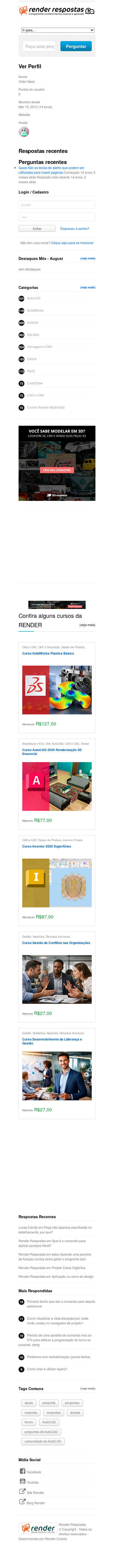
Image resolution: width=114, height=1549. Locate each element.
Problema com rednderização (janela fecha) (58, 1356)
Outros (32, 358)
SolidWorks (35, 310)
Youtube (33, 1482)
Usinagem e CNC (39, 346)
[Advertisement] (57, 543)
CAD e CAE (35, 395)
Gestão (26, 936)
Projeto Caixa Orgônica (68, 1267)
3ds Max (33, 334)
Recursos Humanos (58, 936)
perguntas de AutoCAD (41, 1432)
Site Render (35, 1492)
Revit (30, 371)
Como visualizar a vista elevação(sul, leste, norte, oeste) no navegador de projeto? (58, 1320)
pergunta (48, 1403)
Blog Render (36, 1502)
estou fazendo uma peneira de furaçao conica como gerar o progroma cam (55, 1256)
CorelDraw (35, 383)
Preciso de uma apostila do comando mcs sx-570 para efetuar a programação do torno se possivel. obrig (55, 1340)
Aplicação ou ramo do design (73, 1276)
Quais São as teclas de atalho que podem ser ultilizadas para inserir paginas (51, 170)
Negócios (38, 936)
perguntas (72, 1403)
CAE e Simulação (49, 647)
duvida (75, 1413)
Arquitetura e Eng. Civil (36, 744)
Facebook (34, 1472)
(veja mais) (87, 258)
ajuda (29, 1403)
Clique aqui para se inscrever (72, 242)
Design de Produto (73, 647)
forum (29, 1422)
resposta (31, 1413)
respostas (54, 1413)
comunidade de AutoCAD (43, 1441)
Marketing (39, 1033)
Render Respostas (32, 1240)
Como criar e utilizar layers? (47, 1369)
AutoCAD (34, 298)
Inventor (33, 322)
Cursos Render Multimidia (46, 407)
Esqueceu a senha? (74, 228)
